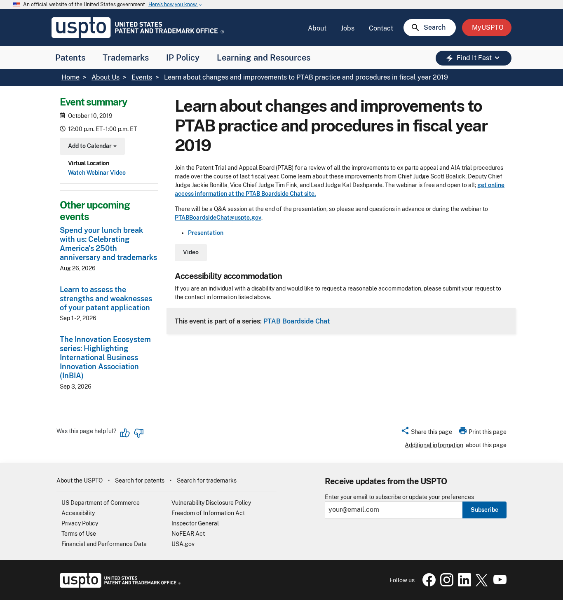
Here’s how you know (175, 4)
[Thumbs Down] (138, 433)
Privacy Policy (79, 523)
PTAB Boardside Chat (296, 321)
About (317, 28)
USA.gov (183, 544)
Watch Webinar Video (97, 172)
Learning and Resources (263, 58)
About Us (105, 77)
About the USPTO (79, 480)
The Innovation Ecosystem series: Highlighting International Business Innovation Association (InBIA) (105, 357)
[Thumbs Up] (125, 433)
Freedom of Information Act (208, 513)
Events (141, 77)
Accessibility (78, 513)
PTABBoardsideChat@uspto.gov (218, 217)
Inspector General (195, 523)
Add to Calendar (91, 147)
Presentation (205, 233)
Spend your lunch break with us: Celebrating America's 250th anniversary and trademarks (108, 244)
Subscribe (484, 509)
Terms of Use (78, 533)
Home (70, 77)
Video (191, 252)
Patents (70, 58)
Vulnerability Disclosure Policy (211, 502)
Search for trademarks (207, 480)
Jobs (347, 28)
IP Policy (182, 58)
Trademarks (126, 58)
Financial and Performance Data (104, 544)
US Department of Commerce (100, 502)
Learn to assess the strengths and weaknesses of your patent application (106, 298)
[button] (426, 433)
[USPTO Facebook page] (427, 584)
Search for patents (139, 480)
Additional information (434, 445)
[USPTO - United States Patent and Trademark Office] (118, 585)
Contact (381, 28)
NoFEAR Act (188, 533)
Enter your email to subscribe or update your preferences (399, 497)
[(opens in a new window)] (445, 584)
